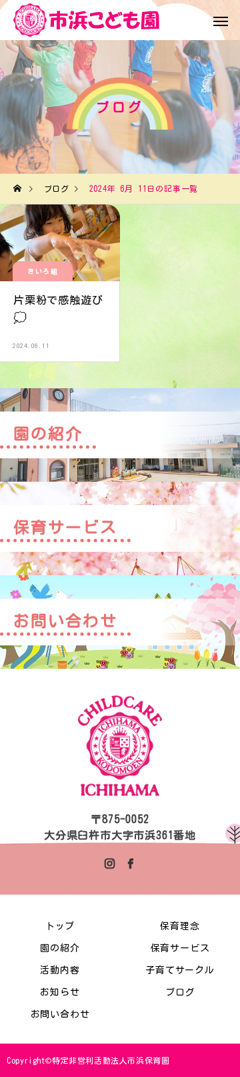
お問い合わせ (60, 1014)
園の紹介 (59, 948)
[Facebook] (130, 863)
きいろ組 (42, 271)
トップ (60, 926)
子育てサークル (180, 970)
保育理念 (179, 926)
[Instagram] (110, 863)
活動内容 (59, 970)
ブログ (180, 992)
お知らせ (59, 992)
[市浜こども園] (86, 20)
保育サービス (180, 948)
